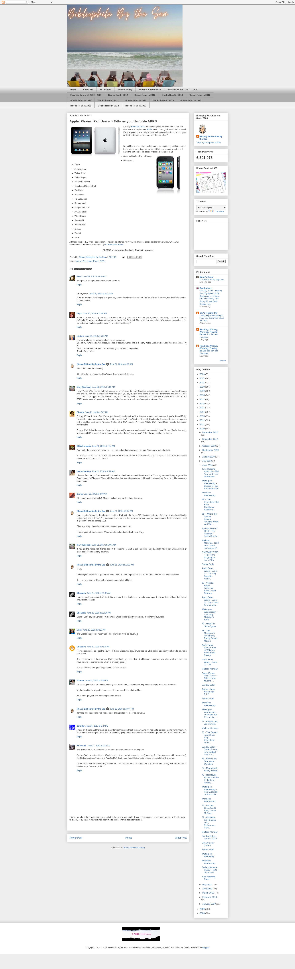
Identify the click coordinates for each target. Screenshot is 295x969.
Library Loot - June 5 (208, 844)
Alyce (79, 313)
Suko (79, 630)
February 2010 (209, 897)
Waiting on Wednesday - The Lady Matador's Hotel (209, 614)
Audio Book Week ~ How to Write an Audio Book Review (209, 650)
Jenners (80, 680)
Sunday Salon (208, 685)
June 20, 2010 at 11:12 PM (101, 294)
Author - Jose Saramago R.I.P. (208, 692)
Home (73, 89)
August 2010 (208, 457)
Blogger (205, 947)
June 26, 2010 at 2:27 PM (96, 726)
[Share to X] (134, 257)
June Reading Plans (208, 877)
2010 (202, 428)
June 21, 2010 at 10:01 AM (104, 545)
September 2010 (210, 450)
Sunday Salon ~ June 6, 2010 (209, 837)
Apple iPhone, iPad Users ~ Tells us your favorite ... (209, 677)
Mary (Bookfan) (84, 387)
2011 (202, 424)
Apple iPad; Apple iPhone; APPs (90, 261)
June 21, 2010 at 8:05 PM (98, 647)
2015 (202, 407)
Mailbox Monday (210, 669)
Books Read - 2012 (118, 95)
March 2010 (208, 893)
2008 (202, 913)
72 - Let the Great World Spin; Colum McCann (209, 809)
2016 (202, 403)
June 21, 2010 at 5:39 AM (96, 336)
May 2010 (207, 884)
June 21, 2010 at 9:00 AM (95, 494)
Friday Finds (208, 564)
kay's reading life (208, 313)
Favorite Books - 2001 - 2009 (182, 89)
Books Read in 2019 (163, 100)
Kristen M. (82, 746)
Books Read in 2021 (80, 105)
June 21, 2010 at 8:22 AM (103, 471)
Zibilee (80, 494)
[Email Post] (123, 257)
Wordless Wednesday (209, 493)
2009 (202, 909)
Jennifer (81, 726)
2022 (202, 378)
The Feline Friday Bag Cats (212, 279)
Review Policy (125, 89)
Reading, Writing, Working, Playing (209, 330)
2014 (202, 412)
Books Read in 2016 (80, 100)
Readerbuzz (206, 288)
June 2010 (207, 465)
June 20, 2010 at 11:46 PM (95, 313)
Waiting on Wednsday (208, 855)
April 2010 (207, 888)
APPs (149, 129)
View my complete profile (208, 142)
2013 (202, 416)
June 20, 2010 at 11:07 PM (94, 277)
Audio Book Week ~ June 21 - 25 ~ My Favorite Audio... (209, 573)
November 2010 (210, 439)
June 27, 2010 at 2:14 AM (98, 746)
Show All (222, 360)
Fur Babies (105, 89)
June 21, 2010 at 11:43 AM (98, 593)
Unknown (81, 647)
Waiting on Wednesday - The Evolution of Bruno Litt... (210, 791)
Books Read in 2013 (144, 95)
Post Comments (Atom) (134, 847)
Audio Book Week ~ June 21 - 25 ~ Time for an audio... (210, 601)
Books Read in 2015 (199, 95)
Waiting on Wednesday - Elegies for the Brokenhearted (210, 484)
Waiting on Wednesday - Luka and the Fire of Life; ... (210, 713)
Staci (79, 277)
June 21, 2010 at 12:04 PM (99, 613)
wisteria (80, 336)
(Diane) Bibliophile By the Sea (91, 364)
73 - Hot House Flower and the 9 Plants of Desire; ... (210, 779)
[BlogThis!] (131, 257)
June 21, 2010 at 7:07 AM (96, 412)
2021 (202, 382)
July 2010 (207, 461)
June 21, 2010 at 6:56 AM (103, 387)
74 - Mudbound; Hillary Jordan (209, 769)
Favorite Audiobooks (150, 89)
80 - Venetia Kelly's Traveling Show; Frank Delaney (209, 588)
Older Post (181, 837)
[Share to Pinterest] (140, 257)
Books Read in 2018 (135, 100)
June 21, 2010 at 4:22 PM (94, 630)
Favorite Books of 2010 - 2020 (86, 95)
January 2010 (209, 904)
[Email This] (128, 257)
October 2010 (209, 446)
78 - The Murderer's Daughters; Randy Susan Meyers (209, 635)
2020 (202, 387)
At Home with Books (114, 244)
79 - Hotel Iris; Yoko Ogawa (209, 624)
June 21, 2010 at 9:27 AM (121, 511)
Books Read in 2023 (135, 105)
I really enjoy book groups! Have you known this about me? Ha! (212, 318)
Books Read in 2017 (108, 100)
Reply (79, 285)
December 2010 (210, 432)
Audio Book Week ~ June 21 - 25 (209, 662)
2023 (202, 374)
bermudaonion (84, 471)
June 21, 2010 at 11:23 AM (122, 565)
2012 (202, 420)
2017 (202, 399)
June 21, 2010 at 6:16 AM (121, 364)
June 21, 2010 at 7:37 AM (103, 446)
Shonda (80, 412)
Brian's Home (206, 277)
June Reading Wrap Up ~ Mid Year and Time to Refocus (210, 473)
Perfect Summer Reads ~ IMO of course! (210, 870)
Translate (219, 211)
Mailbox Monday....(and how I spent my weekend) (210, 544)
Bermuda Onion (138, 126)
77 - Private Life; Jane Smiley (210, 722)
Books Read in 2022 (108, 105)
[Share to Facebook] (137, 257)
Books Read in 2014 (172, 95)
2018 (202, 395)
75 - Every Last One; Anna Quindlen (209, 761)
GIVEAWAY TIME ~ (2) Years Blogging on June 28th (210, 556)
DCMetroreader (84, 446)
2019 (202, 391)
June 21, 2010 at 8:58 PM (96, 680)
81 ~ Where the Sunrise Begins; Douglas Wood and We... (210, 519)
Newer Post (75, 837)
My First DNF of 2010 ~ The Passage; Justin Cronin (209, 532)
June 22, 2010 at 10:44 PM (122, 709)
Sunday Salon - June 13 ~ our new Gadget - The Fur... (210, 751)
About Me (88, 89)
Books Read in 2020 (190, 100)
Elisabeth (81, 593)
